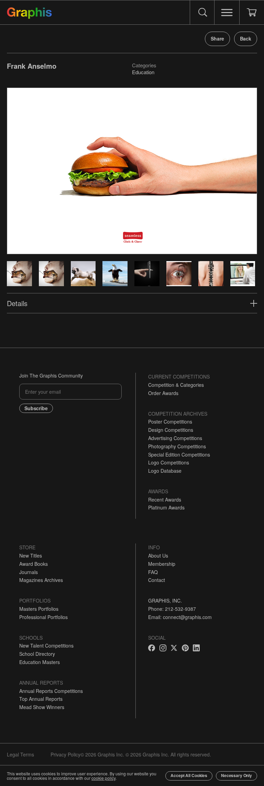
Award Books (33, 563)
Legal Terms (20, 754)
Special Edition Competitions (179, 454)
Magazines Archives (41, 579)
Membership (161, 563)
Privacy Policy (65, 754)
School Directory (37, 653)
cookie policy (103, 778)
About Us (158, 555)
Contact (156, 579)
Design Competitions (170, 429)
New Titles (30, 555)
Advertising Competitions (175, 438)
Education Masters (39, 662)
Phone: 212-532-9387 (172, 608)
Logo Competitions (168, 462)
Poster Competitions (170, 421)
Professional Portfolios (43, 617)
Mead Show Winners (41, 707)
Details (17, 303)
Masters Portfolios (38, 608)
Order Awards (163, 393)
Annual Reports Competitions (51, 690)
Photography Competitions (177, 446)
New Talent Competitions (46, 645)
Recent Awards (164, 499)
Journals (28, 572)
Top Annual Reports (41, 698)
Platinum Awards (166, 507)
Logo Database (165, 470)
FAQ (153, 572)
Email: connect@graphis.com (180, 617)
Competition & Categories (176, 384)
